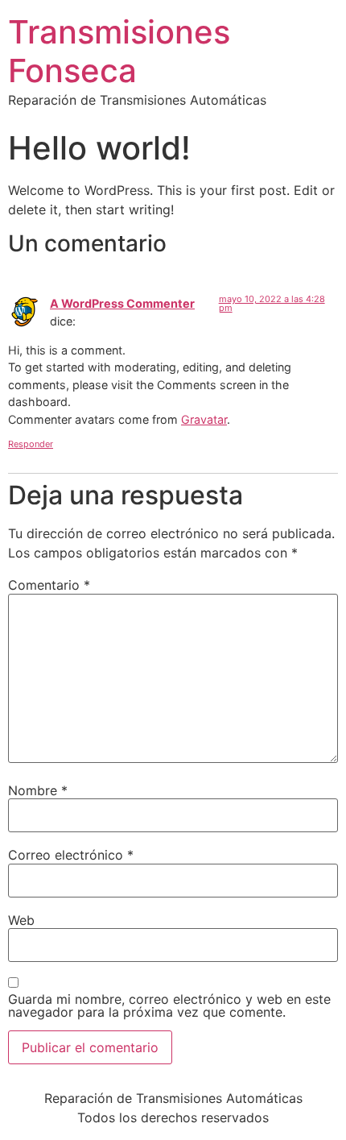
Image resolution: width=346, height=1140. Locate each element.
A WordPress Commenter (122, 303)
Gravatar (204, 419)
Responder (30, 444)
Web (21, 920)
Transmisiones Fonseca (119, 51)
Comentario (49, 584)
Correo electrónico (71, 854)
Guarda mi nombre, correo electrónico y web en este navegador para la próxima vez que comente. (169, 1005)
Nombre (38, 790)
